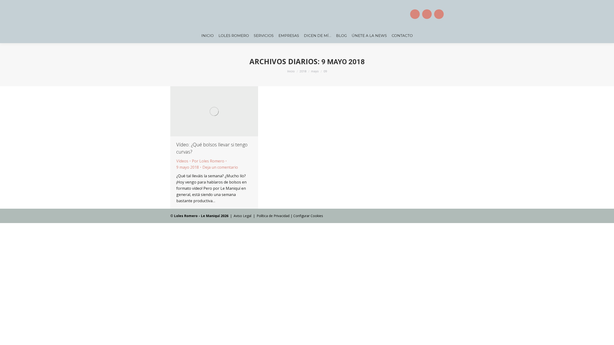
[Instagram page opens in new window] (427, 14)
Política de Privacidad (273, 215)
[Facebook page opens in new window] (415, 14)
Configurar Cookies (308, 215)
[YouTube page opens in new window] (439, 14)
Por (208, 161)
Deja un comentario (220, 167)
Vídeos (182, 161)
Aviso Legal (242, 215)
